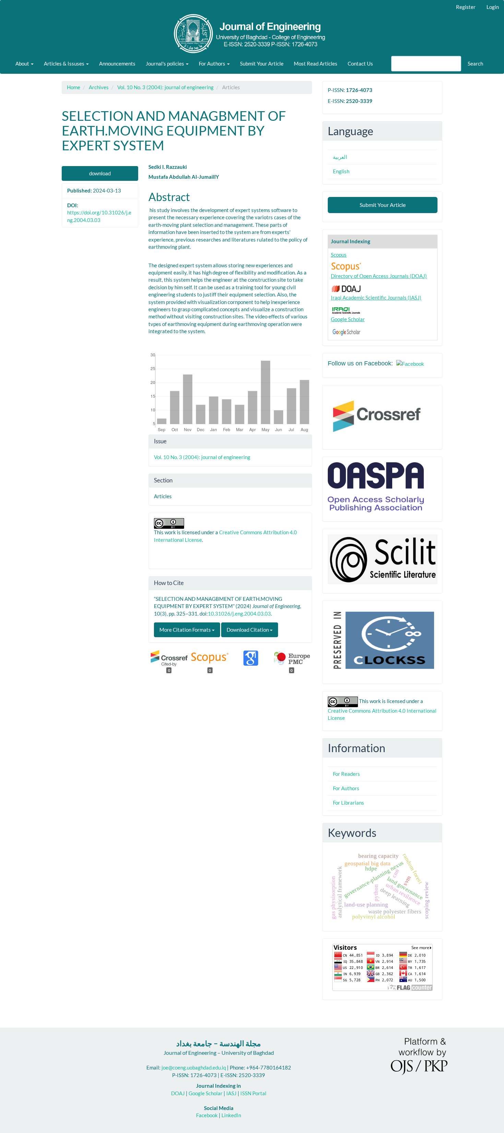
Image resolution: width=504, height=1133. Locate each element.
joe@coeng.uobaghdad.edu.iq (193, 1067)
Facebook (207, 1115)
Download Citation (248, 630)
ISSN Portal (253, 1093)
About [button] (22, 63)
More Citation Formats (185, 630)
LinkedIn (231, 1115)
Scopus (339, 255)
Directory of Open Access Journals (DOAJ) (379, 276)
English (341, 171)
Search (475, 63)
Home (73, 87)
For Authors (346, 788)
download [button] (100, 173)
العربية (340, 157)
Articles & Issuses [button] (64, 63)
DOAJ (178, 1093)
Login (493, 7)
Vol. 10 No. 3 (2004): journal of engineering (165, 87)
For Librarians (348, 802)
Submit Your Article (262, 63)
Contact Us (360, 63)
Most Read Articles (315, 63)
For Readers (346, 774)
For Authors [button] (212, 63)
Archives (99, 87)
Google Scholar (348, 319)
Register (466, 7)
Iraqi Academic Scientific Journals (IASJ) (376, 297)
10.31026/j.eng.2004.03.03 (239, 613)
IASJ (231, 1093)
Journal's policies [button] (165, 63)
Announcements (117, 63)
